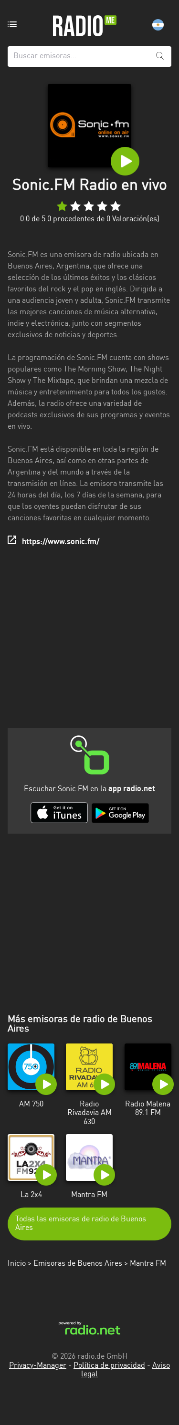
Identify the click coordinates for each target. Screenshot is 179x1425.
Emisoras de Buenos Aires (77, 1264)
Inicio (17, 1264)
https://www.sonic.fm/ (60, 542)
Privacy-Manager (37, 1366)
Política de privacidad (109, 1366)
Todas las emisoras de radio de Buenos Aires (80, 1224)
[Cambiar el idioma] (158, 25)
